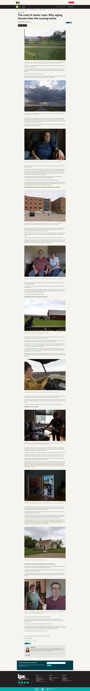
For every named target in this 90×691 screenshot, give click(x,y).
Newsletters (58, 9)
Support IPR (50, 9)
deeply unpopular (59, 171)
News (17, 9)
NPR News (35, 640)
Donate (71, 2)
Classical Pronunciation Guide (67, 680)
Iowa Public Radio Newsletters (54, 677)
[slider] (21, 6)
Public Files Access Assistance (40, 681)
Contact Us (50, 679)
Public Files (38, 680)
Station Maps (64, 677)
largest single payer (43, 461)
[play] (17, 6)
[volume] (20, 7)
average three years (34, 351)
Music (21, 9)
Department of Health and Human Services (32, 170)
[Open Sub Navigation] (18, 9)
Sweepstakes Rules (65, 678)
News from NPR (21, 12)
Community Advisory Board (40, 679)
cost (54, 170)
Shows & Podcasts (33, 9)
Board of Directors (39, 678)
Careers (50, 678)
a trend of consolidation (32, 345)
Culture (26, 9)
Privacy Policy (64, 679)
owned (54, 343)
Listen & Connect (42, 9)
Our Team (37, 677)
